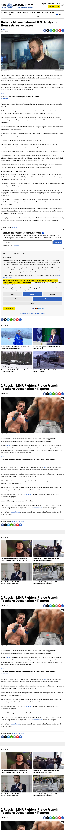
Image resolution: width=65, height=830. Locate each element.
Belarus (14, 227)
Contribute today (54, 6)
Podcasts (45, 12)
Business (25, 12)
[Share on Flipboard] (59, 30)
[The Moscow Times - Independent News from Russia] (17, 5)
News (5, 12)
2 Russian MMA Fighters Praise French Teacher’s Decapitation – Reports (29, 387)
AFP (4, 29)
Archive (52, 12)
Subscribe (58, 242)
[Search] (63, 15)
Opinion (32, 12)
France (14, 521)
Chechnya (21, 521)
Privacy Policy (16, 245)
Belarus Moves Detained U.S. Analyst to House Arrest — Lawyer (29, 23)
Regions (18, 12)
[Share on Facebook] (44, 30)
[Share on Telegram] (50, 30)
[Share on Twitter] (47, 30)
